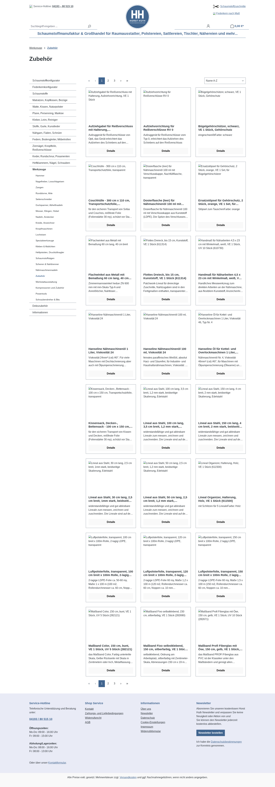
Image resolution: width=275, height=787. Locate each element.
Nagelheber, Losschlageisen (50, 181)
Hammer (40, 175)
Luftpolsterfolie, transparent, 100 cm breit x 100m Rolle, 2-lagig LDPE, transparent (110, 573)
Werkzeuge (39, 169)
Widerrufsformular (151, 731)
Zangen (39, 187)
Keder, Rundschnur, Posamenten (51, 156)
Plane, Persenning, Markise (48, 113)
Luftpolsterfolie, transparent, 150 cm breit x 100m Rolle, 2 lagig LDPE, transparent (220, 573)
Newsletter (147, 713)
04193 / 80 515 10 (40, 719)
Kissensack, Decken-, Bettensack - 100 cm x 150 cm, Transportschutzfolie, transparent (109, 425)
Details (111, 151)
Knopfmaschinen (44, 228)
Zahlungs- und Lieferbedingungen (104, 713)
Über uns (146, 709)
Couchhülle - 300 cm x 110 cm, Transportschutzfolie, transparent (109, 202)
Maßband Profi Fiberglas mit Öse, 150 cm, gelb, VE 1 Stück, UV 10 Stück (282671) (219, 647)
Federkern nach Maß (228, 13)
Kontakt (89, 709)
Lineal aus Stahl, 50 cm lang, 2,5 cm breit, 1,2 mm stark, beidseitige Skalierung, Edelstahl (165, 499)
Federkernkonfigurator (44, 87)
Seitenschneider (44, 199)
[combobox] (57, 26)
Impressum (147, 726)
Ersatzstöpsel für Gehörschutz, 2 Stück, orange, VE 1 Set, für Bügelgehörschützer (220, 202)
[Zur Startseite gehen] (138, 17)
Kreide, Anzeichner (45, 223)
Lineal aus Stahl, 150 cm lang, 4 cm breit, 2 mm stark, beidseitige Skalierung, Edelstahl (220, 425)
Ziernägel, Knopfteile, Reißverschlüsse (44, 148)
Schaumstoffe (40, 93)
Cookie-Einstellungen (153, 722)
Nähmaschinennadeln (47, 270)
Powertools (41, 293)
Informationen (40, 312)
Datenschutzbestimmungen (226, 741)
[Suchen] (89, 26)
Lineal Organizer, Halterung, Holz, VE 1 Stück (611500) (217, 499)
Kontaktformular (57, 762)
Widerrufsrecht (93, 717)
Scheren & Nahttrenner (47, 264)
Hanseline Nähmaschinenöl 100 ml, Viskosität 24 (164, 350)
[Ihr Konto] (208, 26)
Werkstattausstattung (46, 282)
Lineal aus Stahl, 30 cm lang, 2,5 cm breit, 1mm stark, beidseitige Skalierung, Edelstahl (110, 499)
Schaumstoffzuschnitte (233, 6)
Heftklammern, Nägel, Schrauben (51, 163)
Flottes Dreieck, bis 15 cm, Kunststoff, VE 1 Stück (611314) (164, 276)
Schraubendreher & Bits (48, 299)
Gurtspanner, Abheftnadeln (49, 205)
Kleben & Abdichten (45, 246)
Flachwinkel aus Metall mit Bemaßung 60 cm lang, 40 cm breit (108, 276)
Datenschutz (148, 717)
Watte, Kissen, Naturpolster (47, 106)
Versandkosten (128, 777)
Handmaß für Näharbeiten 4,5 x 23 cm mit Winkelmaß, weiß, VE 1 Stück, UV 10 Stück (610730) (219, 276)
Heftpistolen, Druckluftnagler (50, 252)
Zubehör (40, 276)
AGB (87, 722)
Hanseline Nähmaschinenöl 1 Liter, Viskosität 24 (108, 350)
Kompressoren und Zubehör (50, 287)
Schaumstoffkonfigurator (46, 80)
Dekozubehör (40, 306)
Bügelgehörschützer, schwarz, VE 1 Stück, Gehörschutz (219, 128)
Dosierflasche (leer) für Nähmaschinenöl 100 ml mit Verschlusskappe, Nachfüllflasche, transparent (162, 202)
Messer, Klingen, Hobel (47, 211)
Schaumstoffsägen (45, 258)
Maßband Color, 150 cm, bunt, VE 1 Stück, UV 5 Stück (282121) (110, 647)
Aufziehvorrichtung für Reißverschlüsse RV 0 (158, 128)
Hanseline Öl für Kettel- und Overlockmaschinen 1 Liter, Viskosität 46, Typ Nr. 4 (217, 350)
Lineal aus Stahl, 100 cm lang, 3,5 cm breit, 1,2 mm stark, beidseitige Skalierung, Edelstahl (165, 425)
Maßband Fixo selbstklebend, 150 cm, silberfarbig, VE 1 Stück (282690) (165, 647)
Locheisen (41, 234)
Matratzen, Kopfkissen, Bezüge (49, 100)
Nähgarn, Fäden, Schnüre (47, 133)
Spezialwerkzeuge (45, 240)
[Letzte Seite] (127, 80)
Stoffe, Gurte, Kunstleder (46, 126)
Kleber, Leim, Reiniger (45, 119)
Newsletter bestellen (210, 732)
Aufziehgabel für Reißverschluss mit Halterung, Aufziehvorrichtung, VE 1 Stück (110, 128)
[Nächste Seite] (121, 80)
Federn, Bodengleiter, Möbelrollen (51, 139)
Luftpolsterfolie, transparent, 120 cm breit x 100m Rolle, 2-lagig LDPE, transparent (165, 573)
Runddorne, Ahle (44, 193)
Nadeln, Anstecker (45, 217)
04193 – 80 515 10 (62, 6)
